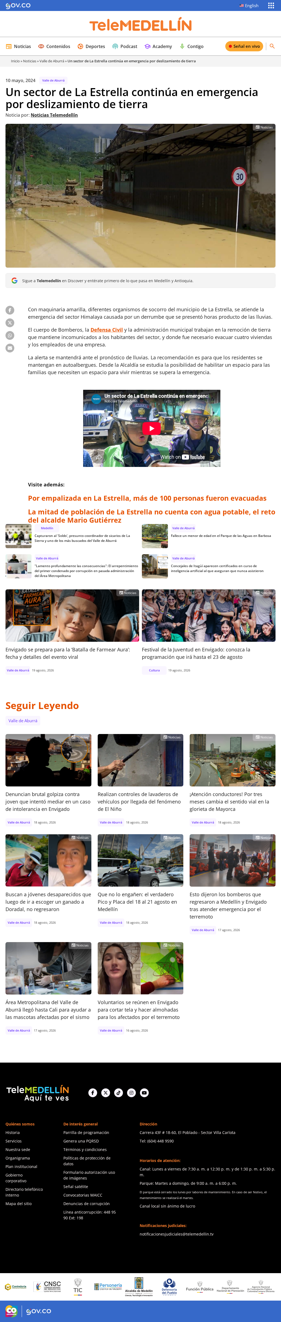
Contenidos (54, 46)
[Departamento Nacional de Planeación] (196, 1286)
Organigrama (17, 1158)
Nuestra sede (17, 1149)
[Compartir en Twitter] (9, 322)
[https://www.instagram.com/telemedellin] (131, 1092)
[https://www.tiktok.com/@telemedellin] (118, 1092)
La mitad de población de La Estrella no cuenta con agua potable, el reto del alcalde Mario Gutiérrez (151, 516)
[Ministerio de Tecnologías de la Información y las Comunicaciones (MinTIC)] (43, 1287)
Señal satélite (75, 1186)
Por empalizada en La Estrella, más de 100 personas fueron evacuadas (147, 498)
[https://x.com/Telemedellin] (105, 1092)
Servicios (13, 1141)
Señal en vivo (247, 46)
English (251, 5)
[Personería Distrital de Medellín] (74, 1286)
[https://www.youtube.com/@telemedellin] (144, 1092)
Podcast (124, 46)
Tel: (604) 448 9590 (157, 1141)
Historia (12, 1132)
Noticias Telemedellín (54, 115)
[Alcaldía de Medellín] (104, 1286)
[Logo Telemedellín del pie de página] (37, 1093)
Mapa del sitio (18, 1203)
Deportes (91, 46)
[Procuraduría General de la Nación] (257, 1287)
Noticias (18, 46)
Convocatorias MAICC (82, 1195)
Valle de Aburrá (52, 60)
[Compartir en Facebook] (9, 310)
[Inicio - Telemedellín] (140, 24)
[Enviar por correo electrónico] (9, 348)
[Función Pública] (165, 1287)
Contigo (191, 46)
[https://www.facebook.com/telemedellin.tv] (92, 1092)
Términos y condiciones (85, 1149)
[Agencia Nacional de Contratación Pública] (226, 1287)
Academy (158, 46)
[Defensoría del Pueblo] (135, 1287)
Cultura (154, 670)
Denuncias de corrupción (86, 1203)
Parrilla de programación (86, 1132)
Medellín (47, 528)
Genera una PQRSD (81, 1141)
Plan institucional (21, 1166)
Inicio (15, 60)
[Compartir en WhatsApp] (9, 335)
